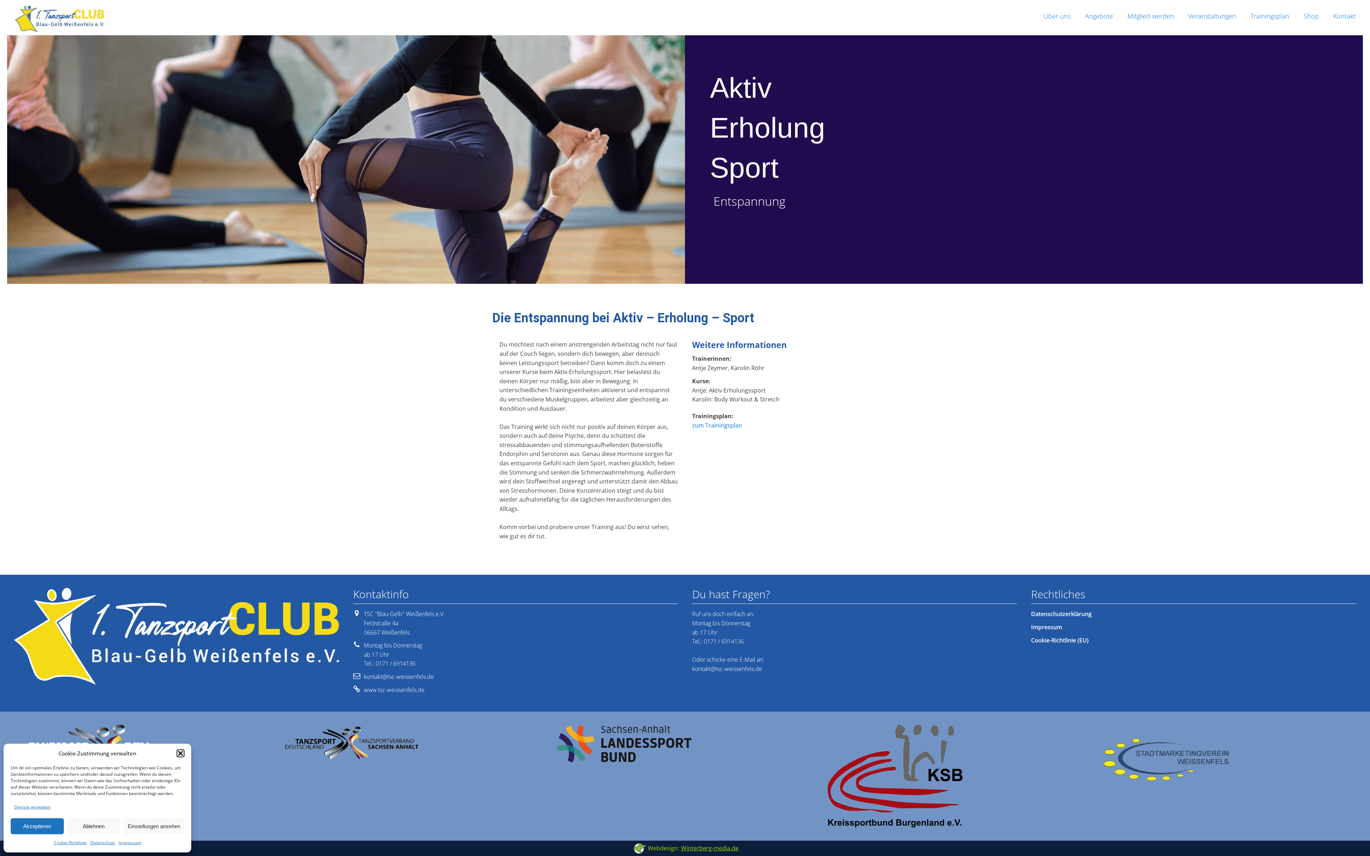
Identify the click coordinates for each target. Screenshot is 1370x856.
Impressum (130, 843)
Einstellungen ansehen (154, 826)
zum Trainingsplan (717, 425)
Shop (1311, 16)
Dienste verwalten (32, 807)
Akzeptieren (37, 826)
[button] (180, 753)
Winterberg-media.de (710, 848)
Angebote (1099, 16)
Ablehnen (94, 826)
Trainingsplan (1269, 16)
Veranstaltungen (1212, 16)
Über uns (1057, 16)
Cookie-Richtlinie (70, 843)
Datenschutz (102, 843)
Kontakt (1344, 16)
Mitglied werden (1150, 16)
